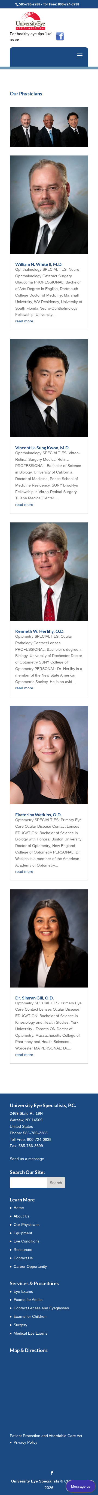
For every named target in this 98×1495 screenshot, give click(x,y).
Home (19, 1208)
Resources (23, 1249)
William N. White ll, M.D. (39, 264)
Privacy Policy (25, 1442)
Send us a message (27, 1159)
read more (24, 321)
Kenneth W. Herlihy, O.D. (40, 631)
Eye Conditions (26, 1241)
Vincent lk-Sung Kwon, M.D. (42, 447)
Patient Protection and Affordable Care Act (46, 1436)
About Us (21, 1216)
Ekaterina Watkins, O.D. (38, 814)
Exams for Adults (28, 1299)
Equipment (23, 1233)
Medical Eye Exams (30, 1333)
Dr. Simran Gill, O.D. (34, 997)
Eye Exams (23, 1291)
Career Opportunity (30, 1266)
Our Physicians (26, 1224)
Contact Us (23, 1258)
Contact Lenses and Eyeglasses (41, 1308)
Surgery (20, 1325)
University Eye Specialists (35, 1481)
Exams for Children (30, 1316)
